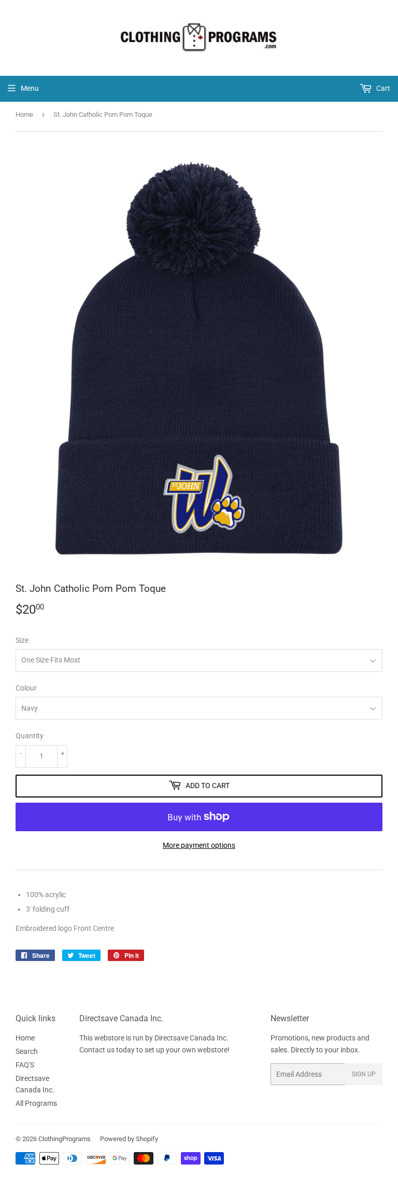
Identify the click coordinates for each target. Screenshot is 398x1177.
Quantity (30, 736)
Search (27, 1051)
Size (22, 640)
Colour (26, 688)
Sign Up (364, 1074)
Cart (382, 88)
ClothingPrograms (64, 1139)
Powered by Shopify (129, 1139)
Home (24, 114)
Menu (30, 88)
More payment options (199, 845)
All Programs (36, 1103)
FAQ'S (25, 1065)
